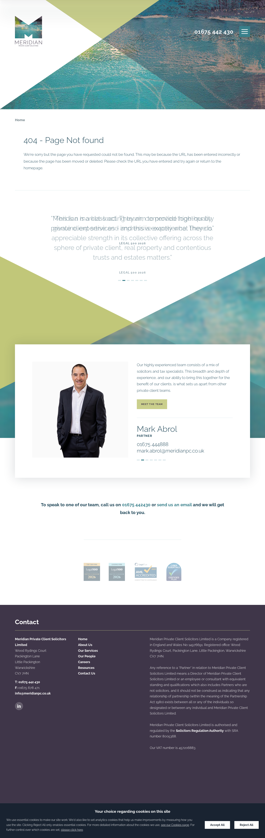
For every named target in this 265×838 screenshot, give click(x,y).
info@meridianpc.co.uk (33, 693)
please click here (72, 830)
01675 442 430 (213, 31)
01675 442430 (136, 504)
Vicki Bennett (161, 429)
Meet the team (152, 404)
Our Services (88, 650)
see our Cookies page (175, 825)
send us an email (174, 504)
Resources (86, 668)
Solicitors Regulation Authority (200, 731)
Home (20, 120)
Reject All (246, 825)
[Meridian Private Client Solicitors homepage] (28, 32)
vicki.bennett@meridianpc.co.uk (173, 451)
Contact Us (86, 673)
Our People (87, 656)
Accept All (217, 825)
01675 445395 (152, 444)
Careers (84, 662)
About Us (85, 645)
